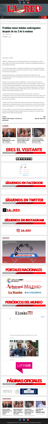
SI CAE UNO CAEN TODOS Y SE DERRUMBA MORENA (40, 410)
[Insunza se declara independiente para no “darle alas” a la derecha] (9, 132)
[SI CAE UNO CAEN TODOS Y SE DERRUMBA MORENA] (41, 404)
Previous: (12, 118)
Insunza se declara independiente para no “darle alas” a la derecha (8, 140)
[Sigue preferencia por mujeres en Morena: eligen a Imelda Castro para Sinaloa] (24, 132)
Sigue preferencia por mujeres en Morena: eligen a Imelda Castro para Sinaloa (23, 140)
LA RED (3, 34)
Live (45, 17)
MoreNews (32, 422)
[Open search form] (39, 17)
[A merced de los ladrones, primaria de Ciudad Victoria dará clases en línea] (39, 132)
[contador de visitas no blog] (24, 159)
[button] (2, 17)
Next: (40, 117)
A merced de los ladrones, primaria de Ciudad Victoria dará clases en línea (38, 140)
